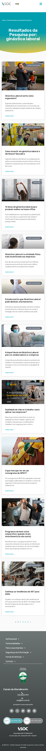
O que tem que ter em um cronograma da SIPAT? (17, 471)
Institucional (11, 639)
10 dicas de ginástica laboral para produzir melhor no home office (21, 208)
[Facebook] (11, 711)
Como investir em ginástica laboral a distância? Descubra (22, 152)
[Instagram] (17, 711)
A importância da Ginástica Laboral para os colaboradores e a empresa (22, 353)
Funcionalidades (13, 643)
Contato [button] (9, 661)
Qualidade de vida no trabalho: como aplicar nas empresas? (22, 410)
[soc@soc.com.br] (22, 698)
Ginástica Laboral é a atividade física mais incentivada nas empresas (22, 255)
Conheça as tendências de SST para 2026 (22, 592)
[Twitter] (23, 711)
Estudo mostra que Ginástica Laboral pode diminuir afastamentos (23, 300)
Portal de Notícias (14, 657)
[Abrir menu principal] (41, 4)
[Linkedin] (34, 711)
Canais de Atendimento (15, 689)
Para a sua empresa (14, 648)
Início (4, 20)
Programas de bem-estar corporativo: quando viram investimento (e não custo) (18, 534)
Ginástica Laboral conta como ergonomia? (19, 97)
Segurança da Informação (17, 652)
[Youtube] (28, 711)
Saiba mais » (9, 116)
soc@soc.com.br (23, 700)
